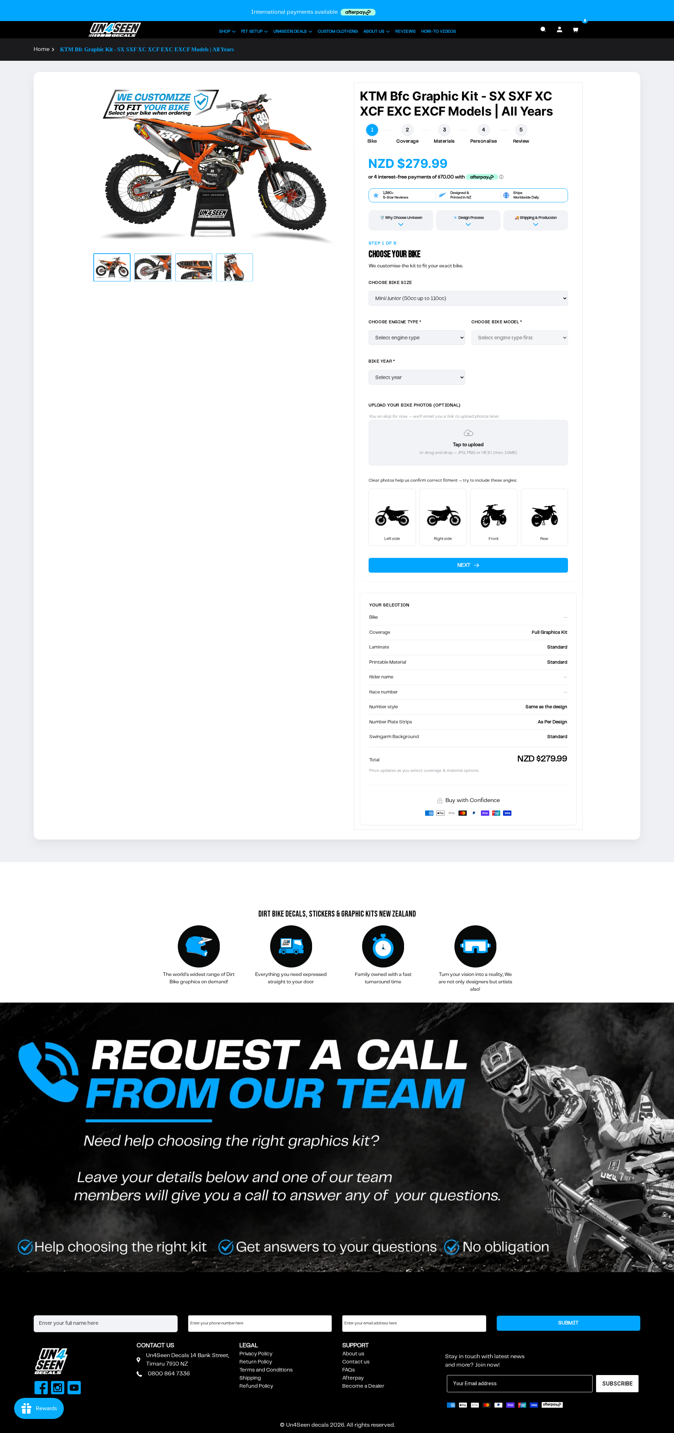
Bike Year (382, 361)
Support (355, 1345)
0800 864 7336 (169, 1373)
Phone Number (206, 1308)
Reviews (405, 31)
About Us (373, 31)
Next (463, 565)
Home (41, 49)
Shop (224, 31)
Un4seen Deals (290, 31)
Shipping (250, 1378)
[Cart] (575, 29)
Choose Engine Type (395, 322)
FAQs (348, 1370)
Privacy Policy (255, 1353)
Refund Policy (256, 1386)
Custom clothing (338, 31)
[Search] (543, 29)
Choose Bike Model (496, 322)
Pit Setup (252, 31)
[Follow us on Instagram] (57, 1389)
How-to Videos (438, 31)
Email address (359, 1308)
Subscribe (462, 1345)
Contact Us (155, 1345)
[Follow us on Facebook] (41, 1389)
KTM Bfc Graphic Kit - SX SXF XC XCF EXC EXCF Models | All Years (147, 49)
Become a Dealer (363, 1386)
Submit (568, 1323)
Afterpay (353, 1378)
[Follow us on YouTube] (74, 1389)
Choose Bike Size (390, 283)
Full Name (46, 1308)
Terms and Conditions (266, 1370)
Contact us (356, 1362)
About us (353, 1353)
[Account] (559, 29)
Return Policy (255, 1362)
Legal (248, 1345)
